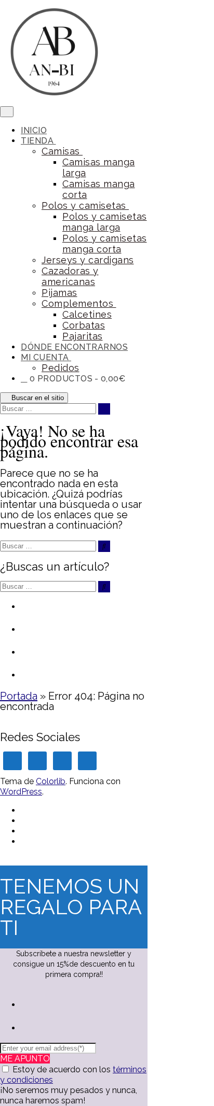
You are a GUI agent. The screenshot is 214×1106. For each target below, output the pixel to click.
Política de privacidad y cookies (77, 657)
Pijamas (59, 292)
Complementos (79, 303)
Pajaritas (82, 336)
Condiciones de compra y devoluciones (82, 634)
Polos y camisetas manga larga (104, 222)
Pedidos (60, 367)
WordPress (21, 792)
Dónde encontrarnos (74, 347)
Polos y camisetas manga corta (104, 243)
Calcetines (87, 314)
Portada (18, 696)
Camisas (62, 151)
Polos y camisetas (85, 205)
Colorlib (50, 781)
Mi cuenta (46, 357)
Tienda (38, 141)
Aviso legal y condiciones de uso (81, 611)
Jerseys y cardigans (88, 259)
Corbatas (83, 325)
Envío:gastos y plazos (72, 674)
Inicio (34, 130)
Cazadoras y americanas (70, 276)
